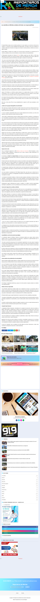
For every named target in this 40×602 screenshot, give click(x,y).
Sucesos (3, 497)
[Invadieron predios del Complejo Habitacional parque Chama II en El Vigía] (32, 339)
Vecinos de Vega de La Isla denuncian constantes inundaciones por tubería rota (19, 353)
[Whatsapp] (23, 420)
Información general (8, 21)
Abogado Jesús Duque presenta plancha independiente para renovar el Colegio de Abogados (22, 467)
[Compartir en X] (10, 330)
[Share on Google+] (17, 330)
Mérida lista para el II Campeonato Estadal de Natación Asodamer (31, 353)
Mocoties (3, 485)
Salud (3, 495)
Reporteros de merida (11, 357)
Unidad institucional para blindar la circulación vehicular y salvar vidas (18, 458)
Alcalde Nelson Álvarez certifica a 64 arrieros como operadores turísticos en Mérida (7, 353)
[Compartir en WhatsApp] (14, 330)
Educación (3, 481)
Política (3, 493)
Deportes (3, 479)
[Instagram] (21, 420)
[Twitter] (19, 420)
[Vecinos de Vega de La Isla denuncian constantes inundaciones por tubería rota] (20, 348)
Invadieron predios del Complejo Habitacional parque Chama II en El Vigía (31, 344)
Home (2, 21)
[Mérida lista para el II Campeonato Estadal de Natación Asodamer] (32, 348)
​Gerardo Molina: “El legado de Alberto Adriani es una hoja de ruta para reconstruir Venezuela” (7, 344)
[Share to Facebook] (4, 330)
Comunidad (3, 475)
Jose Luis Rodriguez (24, 599)
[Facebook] (17, 420)
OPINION (3, 487)
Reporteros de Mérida (18, 597)
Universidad (4, 499)
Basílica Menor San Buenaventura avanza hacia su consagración (17, 445)
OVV (18, 55)
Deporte (3, 477)
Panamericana (4, 489)
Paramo (3, 491)
